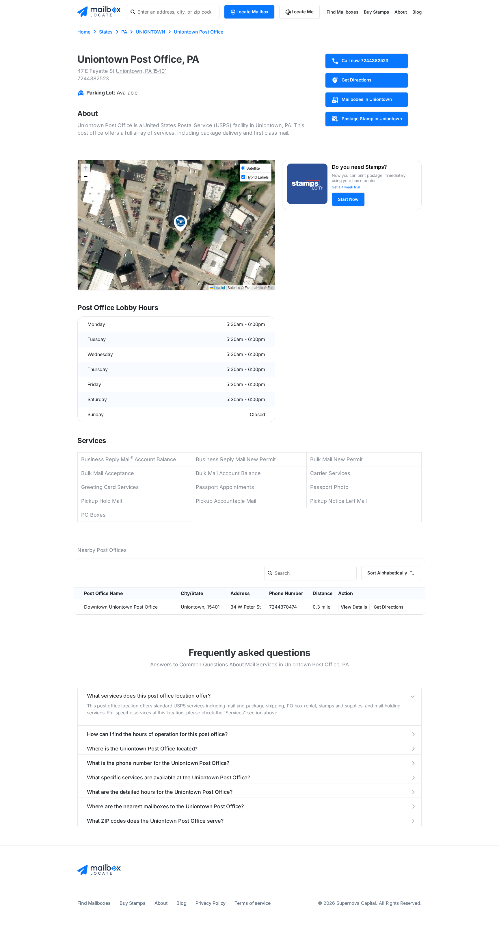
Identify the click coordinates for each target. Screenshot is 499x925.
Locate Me (303, 11)
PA (124, 32)
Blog (417, 12)
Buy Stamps (376, 12)
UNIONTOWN (150, 32)
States (106, 32)
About (400, 12)
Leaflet (219, 287)
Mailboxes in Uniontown (367, 99)
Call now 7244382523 (365, 60)
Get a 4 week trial (346, 187)
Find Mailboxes (342, 12)
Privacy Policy (210, 903)
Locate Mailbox (253, 11)
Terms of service (252, 903)
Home (83, 32)
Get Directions (356, 80)
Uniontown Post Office (198, 32)
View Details (354, 607)
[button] (180, 224)
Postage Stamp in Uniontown (372, 118)
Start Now (348, 199)
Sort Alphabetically (387, 573)
